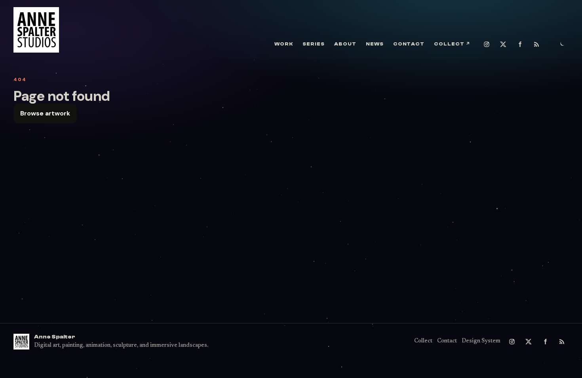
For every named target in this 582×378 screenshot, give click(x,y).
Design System (481, 341)
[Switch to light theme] (562, 44)
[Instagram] (486, 44)
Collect (452, 44)
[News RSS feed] (536, 44)
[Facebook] (520, 44)
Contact (409, 44)
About (345, 44)
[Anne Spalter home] (36, 30)
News (375, 44)
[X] (503, 44)
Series (313, 44)
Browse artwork (45, 113)
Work (283, 44)
